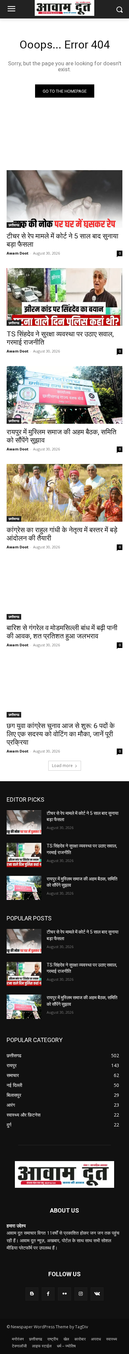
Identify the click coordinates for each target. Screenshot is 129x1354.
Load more (62, 765)
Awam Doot (17, 253)
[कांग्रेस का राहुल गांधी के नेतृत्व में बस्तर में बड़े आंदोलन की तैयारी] (64, 493)
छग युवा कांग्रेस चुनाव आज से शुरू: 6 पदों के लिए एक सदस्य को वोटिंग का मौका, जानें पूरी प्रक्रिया (61, 734)
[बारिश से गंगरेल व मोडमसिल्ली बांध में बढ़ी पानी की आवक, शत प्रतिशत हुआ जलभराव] (64, 591)
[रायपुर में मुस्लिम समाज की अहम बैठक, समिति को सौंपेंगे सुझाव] (64, 395)
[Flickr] (64, 1293)
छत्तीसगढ (14, 225)
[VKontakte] (97, 1293)
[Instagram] (80, 1293)
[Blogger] (31, 1293)
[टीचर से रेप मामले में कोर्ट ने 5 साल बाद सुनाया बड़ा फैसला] (64, 199)
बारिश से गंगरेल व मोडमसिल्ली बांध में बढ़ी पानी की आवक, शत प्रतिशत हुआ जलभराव (62, 632)
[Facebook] (48, 1293)
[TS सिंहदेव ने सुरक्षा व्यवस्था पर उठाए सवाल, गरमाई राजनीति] (64, 297)
